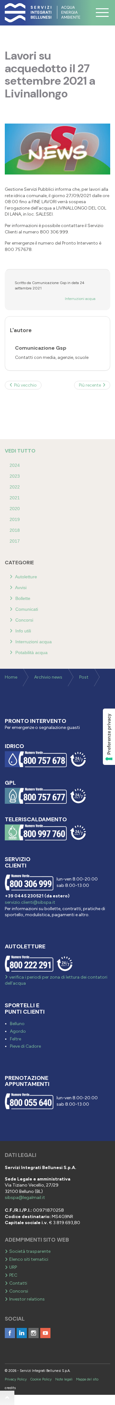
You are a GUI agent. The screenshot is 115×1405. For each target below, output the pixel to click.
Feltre (15, 1039)
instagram (33, 1333)
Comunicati (26, 609)
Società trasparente (29, 1251)
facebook (10, 1333)
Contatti (18, 1283)
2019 (15, 519)
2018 (15, 530)
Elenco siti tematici (28, 1259)
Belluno (17, 1023)
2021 (15, 497)
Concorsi (23, 620)
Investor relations (27, 1299)
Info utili (22, 630)
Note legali (64, 1379)
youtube (45, 1333)
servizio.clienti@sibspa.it (30, 902)
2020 (15, 508)
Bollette (22, 598)
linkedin (22, 1333)
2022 (15, 486)
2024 (15, 465)
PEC (13, 1275)
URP (13, 1267)
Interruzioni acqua (80, 298)
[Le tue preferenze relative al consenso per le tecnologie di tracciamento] (109, 737)
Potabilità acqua (31, 652)
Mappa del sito (87, 1379)
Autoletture (25, 576)
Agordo (18, 1031)
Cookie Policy (41, 1379)
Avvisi (20, 587)
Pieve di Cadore (25, 1046)
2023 (15, 476)
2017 (15, 541)
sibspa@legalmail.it (25, 1197)
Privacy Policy (16, 1379)
